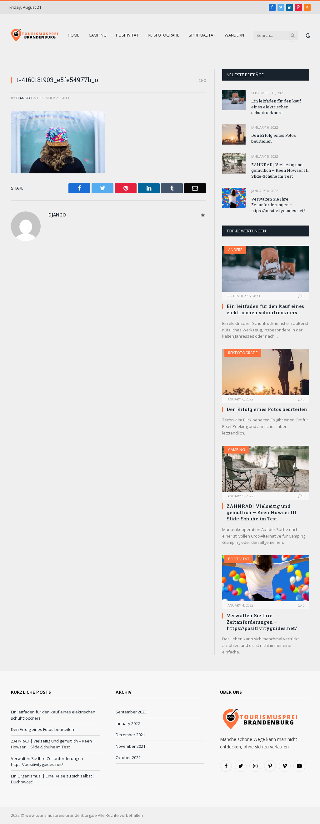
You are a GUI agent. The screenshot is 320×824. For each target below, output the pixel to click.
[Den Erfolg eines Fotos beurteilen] (234, 134)
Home (73, 35)
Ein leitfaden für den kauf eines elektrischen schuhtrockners (276, 106)
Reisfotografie (163, 35)
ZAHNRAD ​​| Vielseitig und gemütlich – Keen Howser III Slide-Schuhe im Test (280, 170)
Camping (98, 35)
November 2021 (130, 746)
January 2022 (128, 723)
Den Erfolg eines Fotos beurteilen (273, 138)
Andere (235, 249)
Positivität (127, 35)
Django (23, 98)
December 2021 (130, 734)
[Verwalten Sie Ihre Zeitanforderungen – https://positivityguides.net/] (234, 198)
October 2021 (128, 757)
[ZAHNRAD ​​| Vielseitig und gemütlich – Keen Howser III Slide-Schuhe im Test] (234, 163)
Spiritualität (202, 35)
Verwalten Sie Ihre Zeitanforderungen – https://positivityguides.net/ (278, 204)
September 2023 (131, 712)
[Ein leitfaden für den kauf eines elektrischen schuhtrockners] (234, 100)
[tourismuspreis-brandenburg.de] (33, 35)
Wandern (234, 35)
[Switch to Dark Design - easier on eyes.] (307, 35)
